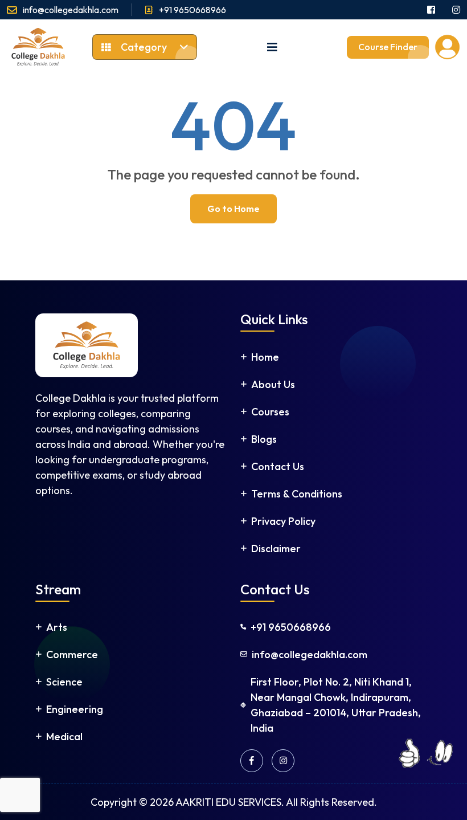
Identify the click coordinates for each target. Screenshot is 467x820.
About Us (273, 384)
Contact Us (277, 466)
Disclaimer (276, 548)
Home (265, 357)
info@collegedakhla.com (70, 9)
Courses (270, 411)
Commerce (72, 654)
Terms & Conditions (296, 493)
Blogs (264, 439)
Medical (64, 736)
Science (64, 681)
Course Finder (387, 46)
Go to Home (233, 208)
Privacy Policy (283, 521)
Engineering (74, 709)
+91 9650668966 (192, 9)
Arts (56, 627)
